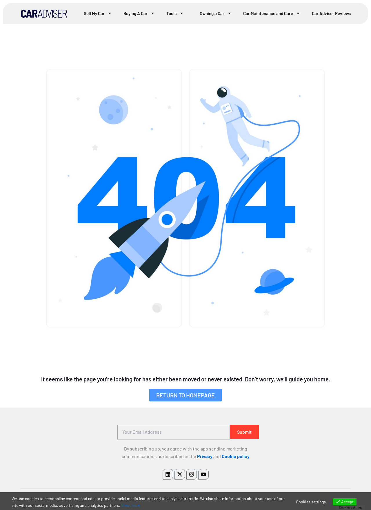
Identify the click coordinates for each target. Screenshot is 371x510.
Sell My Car (94, 13)
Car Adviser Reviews (331, 13)
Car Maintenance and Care (268, 13)
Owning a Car (212, 13)
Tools (171, 13)
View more (130, 505)
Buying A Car (135, 13)
